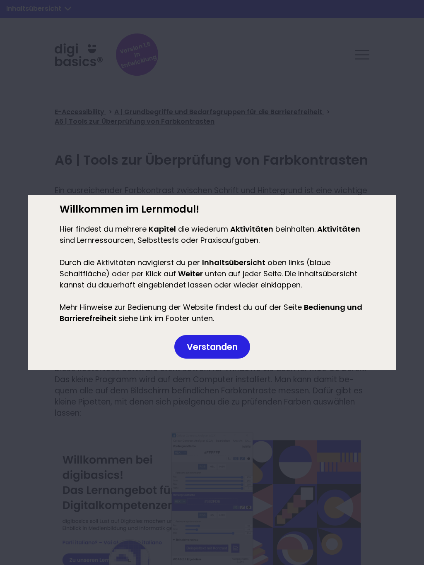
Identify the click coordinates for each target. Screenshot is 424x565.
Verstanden (212, 347)
